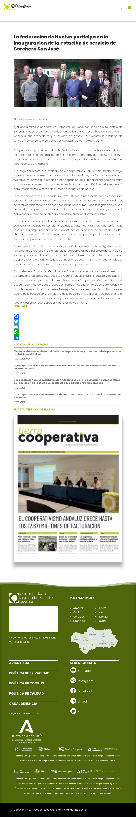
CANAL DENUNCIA (23, 704)
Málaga (103, 617)
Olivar (29, 358)
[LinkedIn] (68, 337)
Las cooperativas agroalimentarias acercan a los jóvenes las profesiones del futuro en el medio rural (67, 367)
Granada (79, 621)
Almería (78, 608)
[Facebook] (68, 316)
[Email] (68, 326)
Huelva (102, 608)
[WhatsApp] (68, 332)
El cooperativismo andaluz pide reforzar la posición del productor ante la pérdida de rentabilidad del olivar (67, 352)
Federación (30, 119)
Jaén (101, 612)
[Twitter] (68, 321)
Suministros (43, 119)
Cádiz (77, 612)
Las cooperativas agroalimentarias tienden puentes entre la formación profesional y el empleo (67, 396)
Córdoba (79, 617)
